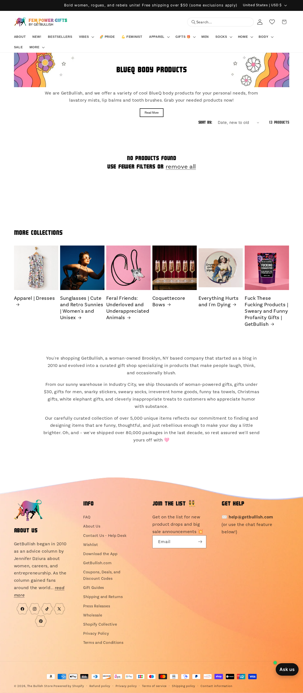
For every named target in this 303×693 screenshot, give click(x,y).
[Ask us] (287, 669)
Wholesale (92, 615)
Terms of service (154, 686)
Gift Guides (93, 587)
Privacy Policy (96, 633)
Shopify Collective (100, 624)
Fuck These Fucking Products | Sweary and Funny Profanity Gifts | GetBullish (266, 311)
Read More (152, 112)
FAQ (87, 517)
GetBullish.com (97, 563)
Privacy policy (126, 686)
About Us (91, 526)
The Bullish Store (40, 686)
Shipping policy (183, 686)
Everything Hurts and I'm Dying (219, 301)
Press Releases (96, 606)
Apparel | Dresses (34, 298)
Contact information (216, 686)
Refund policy (99, 686)
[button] (86, 37)
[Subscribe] (200, 541)
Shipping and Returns (103, 596)
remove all (181, 166)
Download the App (100, 554)
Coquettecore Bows (168, 301)
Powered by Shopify (68, 686)
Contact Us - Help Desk (105, 535)
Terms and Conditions (103, 642)
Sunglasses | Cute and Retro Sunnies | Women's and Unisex (81, 308)
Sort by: (205, 123)
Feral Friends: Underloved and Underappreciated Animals (127, 308)
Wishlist (90, 544)
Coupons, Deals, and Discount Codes (101, 575)
